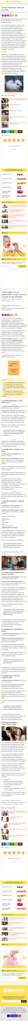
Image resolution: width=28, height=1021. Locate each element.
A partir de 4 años (7, 178)
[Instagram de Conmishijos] (2, 15)
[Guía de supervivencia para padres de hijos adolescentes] (5, 825)
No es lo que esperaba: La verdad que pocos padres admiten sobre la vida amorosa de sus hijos (17, 933)
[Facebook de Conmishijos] (8, 15)
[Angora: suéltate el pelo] (5, 106)
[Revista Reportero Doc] (21, 187)
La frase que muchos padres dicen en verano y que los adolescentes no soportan (17, 812)
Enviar (24, 1001)
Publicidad (19, 1007)
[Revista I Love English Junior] (21, 192)
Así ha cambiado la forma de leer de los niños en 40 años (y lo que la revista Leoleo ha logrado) (17, 210)
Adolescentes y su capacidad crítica (17, 829)
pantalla (17, 598)
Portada (9, 1007)
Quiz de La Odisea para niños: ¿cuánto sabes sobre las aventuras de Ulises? (17, 221)
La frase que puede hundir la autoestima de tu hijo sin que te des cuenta (17, 923)
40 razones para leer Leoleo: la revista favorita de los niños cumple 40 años (17, 206)
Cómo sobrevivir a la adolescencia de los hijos (17, 836)
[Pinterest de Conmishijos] (5, 15)
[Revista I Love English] (21, 196)
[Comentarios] (20, 131)
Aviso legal (14, 1007)
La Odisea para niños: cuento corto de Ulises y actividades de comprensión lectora (17, 226)
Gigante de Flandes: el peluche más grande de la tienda (17, 123)
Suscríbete (22, 266)
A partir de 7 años (7, 183)
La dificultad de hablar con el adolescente (16, 817)
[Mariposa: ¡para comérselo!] (5, 112)
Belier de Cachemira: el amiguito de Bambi (17, 117)
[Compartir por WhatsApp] (16, 15)
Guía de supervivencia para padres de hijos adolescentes (17, 823)
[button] (3, 246)
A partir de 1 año (6, 174)
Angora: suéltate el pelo (14, 104)
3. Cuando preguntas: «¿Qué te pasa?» (14, 386)
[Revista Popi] (21, 174)
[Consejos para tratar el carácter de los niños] (14, 246)
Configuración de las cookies (18, 1010)
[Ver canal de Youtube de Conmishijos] (10, 15)
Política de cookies (7, 1010)
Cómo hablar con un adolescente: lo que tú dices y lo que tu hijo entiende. (17, 99)
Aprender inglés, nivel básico (6, 192)
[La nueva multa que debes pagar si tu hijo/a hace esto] (5, 939)
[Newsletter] (16, 131)
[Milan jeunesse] (19, 1016)
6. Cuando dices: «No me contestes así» (14, 392)
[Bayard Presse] (12, 1016)
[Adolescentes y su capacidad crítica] (5, 831)
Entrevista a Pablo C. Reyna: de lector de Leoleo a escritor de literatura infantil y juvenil (17, 216)
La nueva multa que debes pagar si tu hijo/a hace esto (17, 938)
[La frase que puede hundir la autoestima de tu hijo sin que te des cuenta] (5, 923)
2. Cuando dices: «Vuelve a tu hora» (13, 384)
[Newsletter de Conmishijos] (13, 15)
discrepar (4, 694)
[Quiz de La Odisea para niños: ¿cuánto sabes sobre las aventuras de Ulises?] (5, 221)
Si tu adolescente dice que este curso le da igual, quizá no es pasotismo (17, 918)
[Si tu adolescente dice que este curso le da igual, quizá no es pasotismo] (5, 918)
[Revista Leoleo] (21, 183)
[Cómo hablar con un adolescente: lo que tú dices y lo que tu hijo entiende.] (5, 100)
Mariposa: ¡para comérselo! (15, 110)
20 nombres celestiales (14, 966)
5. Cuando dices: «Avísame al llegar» (13, 391)
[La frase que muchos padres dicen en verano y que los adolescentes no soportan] (5, 813)
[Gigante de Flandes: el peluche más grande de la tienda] (5, 124)
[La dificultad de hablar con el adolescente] (5, 819)
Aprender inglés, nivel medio (6, 196)
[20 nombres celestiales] (14, 957)
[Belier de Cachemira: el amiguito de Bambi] (5, 118)
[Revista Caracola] (21, 179)
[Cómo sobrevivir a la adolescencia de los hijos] (5, 837)
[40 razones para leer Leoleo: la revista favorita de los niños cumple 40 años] (5, 206)
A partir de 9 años (7, 187)
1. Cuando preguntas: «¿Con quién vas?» (14, 382)
